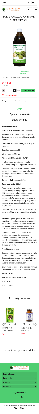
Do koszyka (27, 90)
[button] (34, 2)
